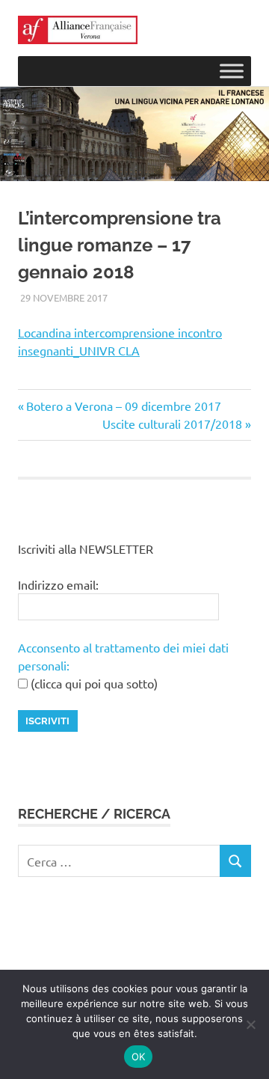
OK (139, 1057)
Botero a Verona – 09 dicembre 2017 (123, 405)
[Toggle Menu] (232, 71)
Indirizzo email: (58, 584)
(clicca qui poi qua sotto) (93, 683)
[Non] (250, 1024)
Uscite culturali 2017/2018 (172, 423)
